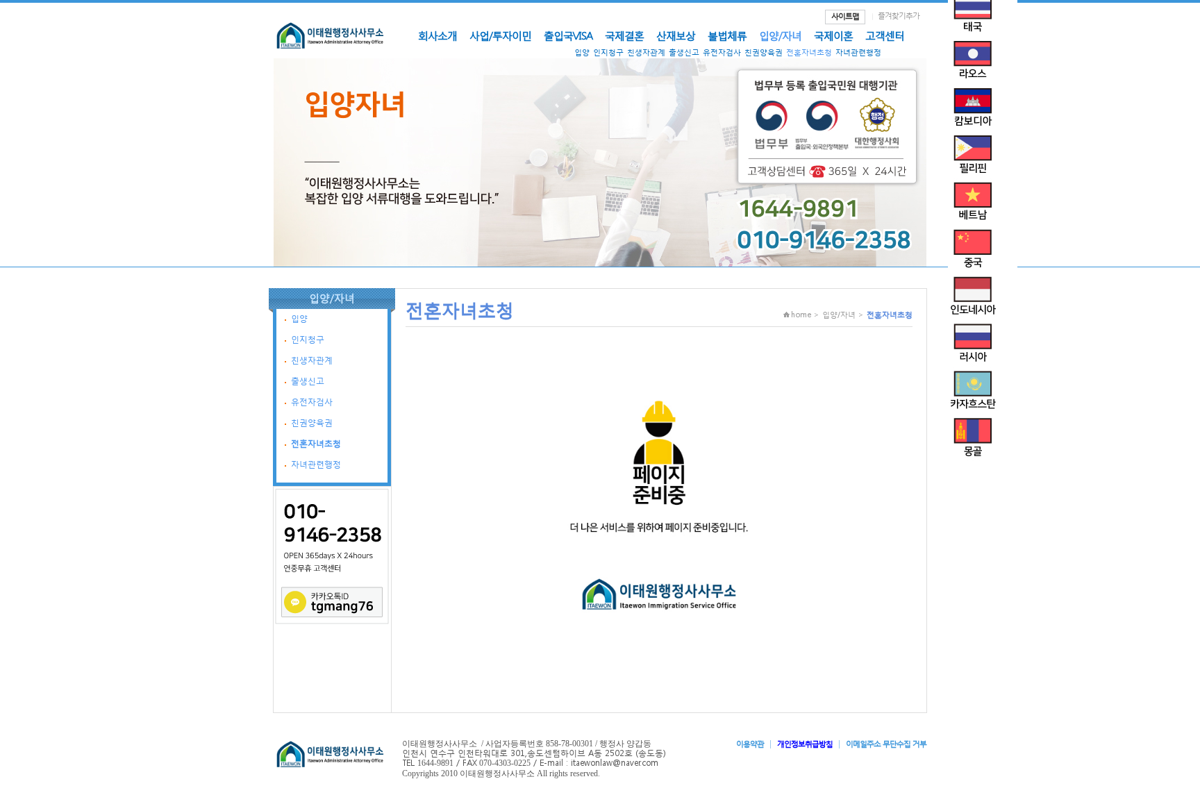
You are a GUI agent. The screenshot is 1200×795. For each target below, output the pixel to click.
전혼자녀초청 (809, 52)
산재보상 (675, 35)
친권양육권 (763, 52)
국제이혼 (833, 35)
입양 (582, 52)
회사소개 (437, 35)
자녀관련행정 (858, 52)
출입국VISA (568, 35)
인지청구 (608, 52)
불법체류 (727, 35)
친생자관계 (646, 52)
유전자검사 (722, 52)
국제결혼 (624, 35)
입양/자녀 (780, 35)
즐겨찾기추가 (898, 15)
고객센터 (884, 35)
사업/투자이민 (500, 35)
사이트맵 (845, 16)
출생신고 (684, 52)
